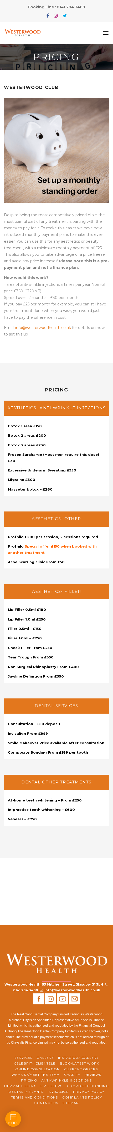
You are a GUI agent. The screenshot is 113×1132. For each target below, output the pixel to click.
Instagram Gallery (78, 1058)
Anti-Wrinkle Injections (66, 1080)
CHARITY (72, 1075)
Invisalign (58, 1092)
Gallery (45, 1058)
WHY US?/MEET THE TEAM (36, 1075)
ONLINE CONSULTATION (37, 1069)
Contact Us (46, 1103)
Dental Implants (25, 1092)
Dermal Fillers (20, 1086)
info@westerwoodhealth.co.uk (43, 327)
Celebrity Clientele (35, 1063)
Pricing (29, 1080)
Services (23, 1058)
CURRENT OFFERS (81, 1069)
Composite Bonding (88, 1086)
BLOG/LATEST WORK (79, 1063)
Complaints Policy (82, 1097)
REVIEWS (92, 1075)
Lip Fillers (51, 1086)
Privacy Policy (89, 1092)
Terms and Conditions (34, 1097)
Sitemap (71, 1103)
